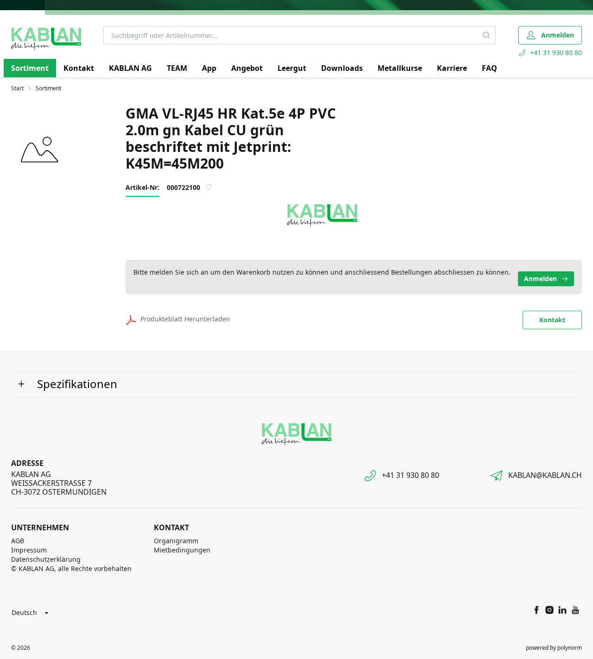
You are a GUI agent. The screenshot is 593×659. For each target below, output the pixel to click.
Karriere (452, 68)
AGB (17, 540)
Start (17, 88)
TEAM (177, 68)
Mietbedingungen (182, 550)
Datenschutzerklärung (46, 559)
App (209, 68)
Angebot (247, 68)
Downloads (342, 68)
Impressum (29, 550)
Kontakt (78, 68)
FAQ (489, 68)
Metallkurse (400, 68)
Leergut (292, 68)
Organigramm (176, 540)
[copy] (209, 186)
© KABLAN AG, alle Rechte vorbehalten (71, 568)
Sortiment (30, 68)
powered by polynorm (554, 648)
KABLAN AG (130, 68)
